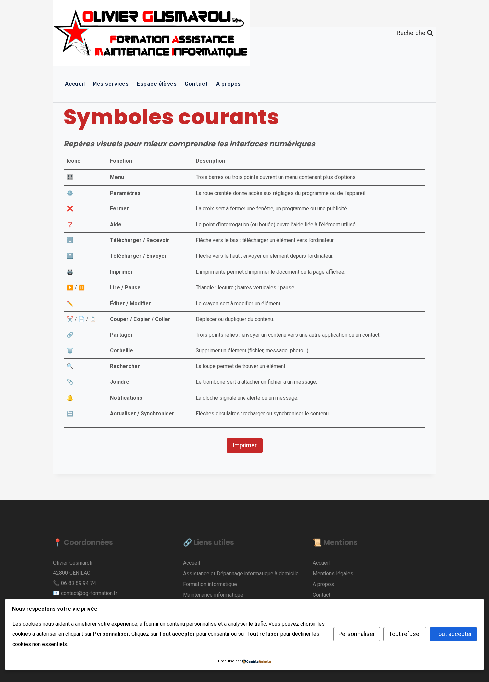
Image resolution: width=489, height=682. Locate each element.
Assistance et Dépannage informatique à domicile (241, 573)
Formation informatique (210, 584)
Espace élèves (157, 84)
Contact (196, 84)
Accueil (75, 84)
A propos (228, 84)
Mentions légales (333, 573)
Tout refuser (405, 633)
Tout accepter (453, 633)
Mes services (111, 84)
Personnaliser (356, 633)
